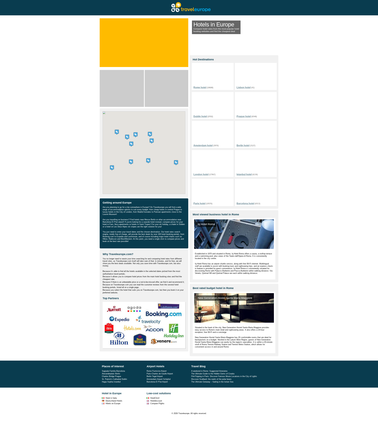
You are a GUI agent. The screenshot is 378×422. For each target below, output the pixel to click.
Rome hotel (199, 87)
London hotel (200, 174)
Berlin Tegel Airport (155, 376)
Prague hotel (244, 116)
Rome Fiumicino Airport (157, 371)
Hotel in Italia (111, 398)
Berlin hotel (243, 145)
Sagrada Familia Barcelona (113, 371)
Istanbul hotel (244, 174)
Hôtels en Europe (113, 403)
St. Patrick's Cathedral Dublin (114, 379)
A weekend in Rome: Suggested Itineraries (209, 371)
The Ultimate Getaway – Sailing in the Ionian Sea (212, 382)
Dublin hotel (200, 116)
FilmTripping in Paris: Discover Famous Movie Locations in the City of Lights (224, 376)
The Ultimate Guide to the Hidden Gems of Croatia (212, 374)
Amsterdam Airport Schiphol (159, 379)
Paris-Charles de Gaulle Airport (160, 374)
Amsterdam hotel (203, 145)
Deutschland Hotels (114, 401)
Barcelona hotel (245, 203)
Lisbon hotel (244, 87)
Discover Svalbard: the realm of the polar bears (211, 379)
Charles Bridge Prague (111, 376)
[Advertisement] (122, 88)
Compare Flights (157, 403)
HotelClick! (155, 398)
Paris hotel (199, 203)
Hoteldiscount (156, 401)
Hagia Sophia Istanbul (111, 382)
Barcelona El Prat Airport (157, 382)
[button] (148, 160)
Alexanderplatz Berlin (111, 374)
